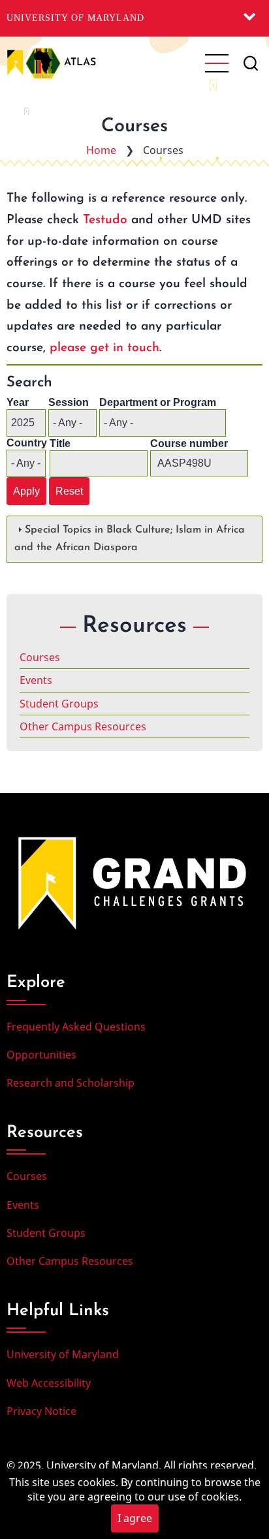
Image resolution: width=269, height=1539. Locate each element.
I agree (135, 1518)
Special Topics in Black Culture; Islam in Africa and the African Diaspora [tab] (129, 539)
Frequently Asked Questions (76, 1026)
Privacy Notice (41, 1411)
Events (36, 680)
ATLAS (80, 62)
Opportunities (41, 1055)
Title (60, 443)
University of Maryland (75, 18)
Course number (189, 443)
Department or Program (157, 402)
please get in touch (104, 348)
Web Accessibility (49, 1383)
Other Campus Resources (83, 726)
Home (101, 150)
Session (68, 402)
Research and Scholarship (70, 1083)
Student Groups (59, 703)
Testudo (105, 220)
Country (27, 442)
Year (18, 402)
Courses (40, 657)
